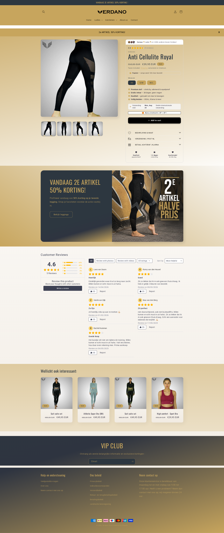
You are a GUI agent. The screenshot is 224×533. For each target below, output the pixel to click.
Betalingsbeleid (96, 500)
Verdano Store (108, 525)
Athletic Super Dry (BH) (93, 413)
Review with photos (105, 261)
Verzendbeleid (96, 490)
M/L (151, 83)
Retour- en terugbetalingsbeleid (103, 495)
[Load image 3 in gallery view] (80, 129)
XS (132, 83)
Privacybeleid (96, 481)
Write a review (63, 288)
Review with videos (126, 261)
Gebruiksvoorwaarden (99, 486)
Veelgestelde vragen (49, 481)
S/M (141, 83)
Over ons (44, 486)
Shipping (144, 68)
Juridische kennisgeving (100, 504)
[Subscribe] (132, 461)
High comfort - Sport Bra (167, 413)
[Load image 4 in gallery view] (95, 129)
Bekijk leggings (61, 214)
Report (103, 291)
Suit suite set (56, 413)
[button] (43, 12)
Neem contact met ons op (52, 490)
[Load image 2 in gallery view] (64, 129)
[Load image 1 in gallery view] (48, 129)
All (91, 261)
